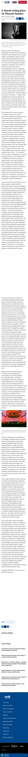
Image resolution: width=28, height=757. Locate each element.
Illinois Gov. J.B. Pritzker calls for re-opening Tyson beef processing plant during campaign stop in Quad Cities (13, 663)
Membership (6, 727)
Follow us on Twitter (7, 705)
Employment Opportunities (9, 718)
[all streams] (26, 755)
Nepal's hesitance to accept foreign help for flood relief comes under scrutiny (13, 671)
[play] (2, 755)
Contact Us (5, 734)
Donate (23, 2)
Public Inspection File (8, 721)
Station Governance (7, 724)
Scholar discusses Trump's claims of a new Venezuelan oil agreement (12, 684)
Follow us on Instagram (8, 708)
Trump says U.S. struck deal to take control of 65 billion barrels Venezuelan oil (13, 677)
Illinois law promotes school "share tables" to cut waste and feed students (13, 656)
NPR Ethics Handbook (8, 737)
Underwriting (6, 731)
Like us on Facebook (7, 711)
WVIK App (5, 715)
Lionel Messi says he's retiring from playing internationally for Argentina (13, 649)
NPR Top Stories (10, 622)
